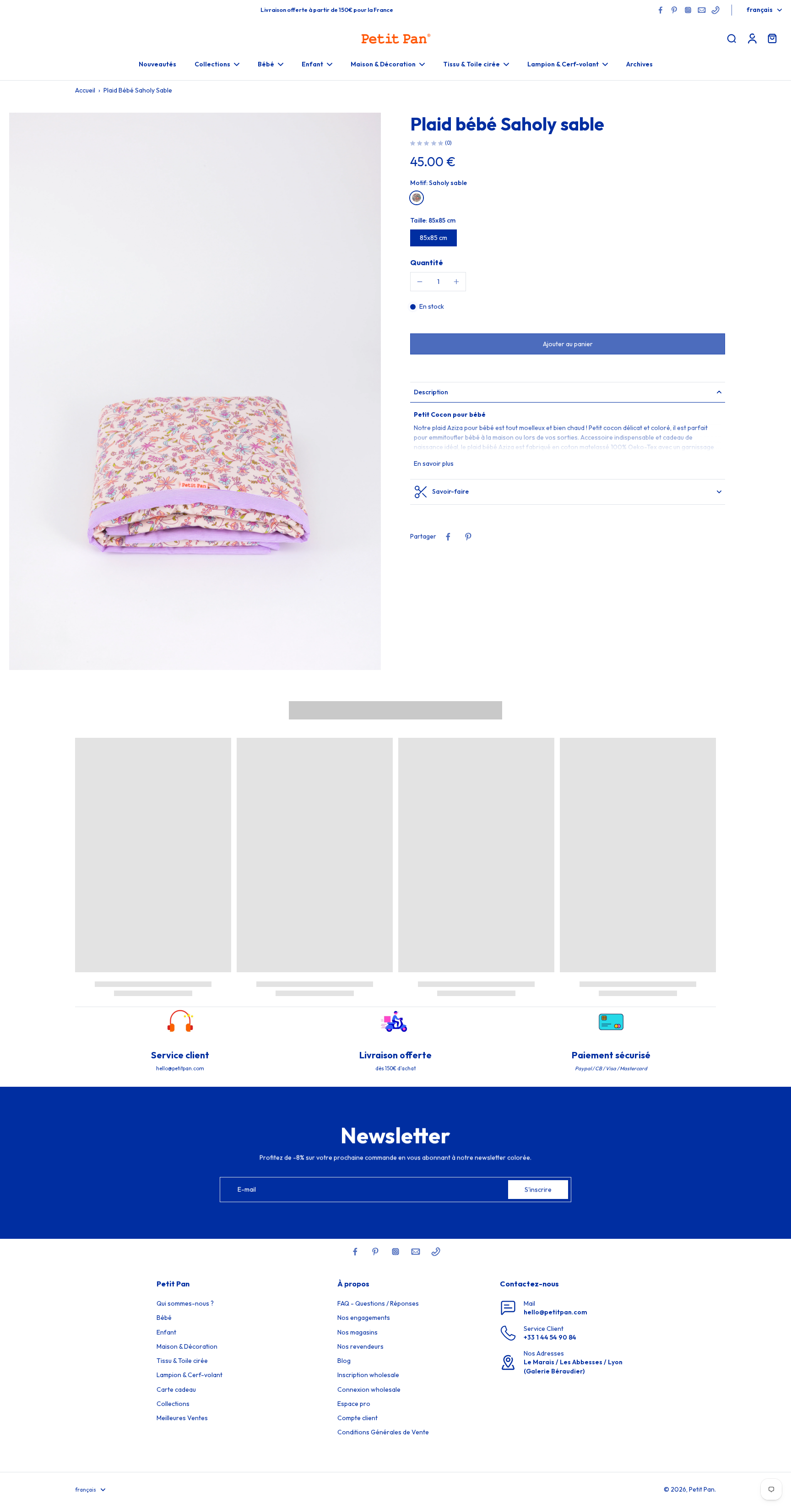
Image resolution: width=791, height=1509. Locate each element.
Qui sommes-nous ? (185, 1303)
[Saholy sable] (416, 197)
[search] (731, 38)
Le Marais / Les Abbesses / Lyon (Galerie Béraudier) (573, 1366)
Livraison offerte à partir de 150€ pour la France (326, 9)
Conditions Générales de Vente (383, 1432)
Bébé (164, 1317)
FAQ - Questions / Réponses (378, 1303)
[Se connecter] (752, 38)
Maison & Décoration (187, 1346)
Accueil (85, 90)
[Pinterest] (674, 10)
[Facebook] (660, 10)
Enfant (166, 1332)
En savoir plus (434, 463)
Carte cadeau (176, 1389)
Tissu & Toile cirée (182, 1360)
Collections (173, 1404)
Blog (344, 1360)
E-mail (247, 1189)
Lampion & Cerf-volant (189, 1375)
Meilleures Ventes (182, 1418)
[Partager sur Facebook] (448, 537)
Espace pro (353, 1404)
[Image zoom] (195, 391)
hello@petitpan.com (555, 1312)
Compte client (357, 1418)
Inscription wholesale (368, 1375)
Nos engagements (363, 1317)
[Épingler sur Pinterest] (468, 537)
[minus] (420, 282)
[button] (567, 343)
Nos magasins (357, 1332)
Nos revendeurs (360, 1346)
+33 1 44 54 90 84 (550, 1337)
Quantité (426, 262)
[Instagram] (688, 10)
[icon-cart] (772, 38)
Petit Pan (702, 1489)
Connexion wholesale (369, 1389)
